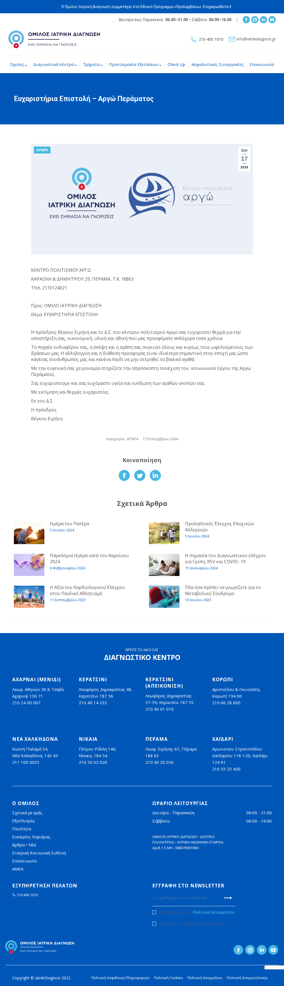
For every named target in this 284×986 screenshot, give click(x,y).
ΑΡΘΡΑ (42, 150)
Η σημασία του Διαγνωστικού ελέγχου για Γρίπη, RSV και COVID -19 (225, 558)
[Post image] (29, 533)
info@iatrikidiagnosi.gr (256, 39)
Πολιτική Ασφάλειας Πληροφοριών (120, 977)
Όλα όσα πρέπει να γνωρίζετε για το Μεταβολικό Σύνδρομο (223, 590)
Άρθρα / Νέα (24, 844)
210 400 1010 (211, 39)
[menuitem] (18, 64)
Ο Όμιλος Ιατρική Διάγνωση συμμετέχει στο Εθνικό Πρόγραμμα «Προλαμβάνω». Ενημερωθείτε (145, 6)
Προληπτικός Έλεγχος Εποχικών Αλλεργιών (219, 527)
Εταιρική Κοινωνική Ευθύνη (39, 853)
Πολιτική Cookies (168, 977)
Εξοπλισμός (23, 820)
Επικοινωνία (24, 861)
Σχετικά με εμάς (27, 812)
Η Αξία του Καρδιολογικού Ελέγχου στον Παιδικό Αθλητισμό (87, 590)
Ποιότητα (21, 828)
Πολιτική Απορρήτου (213, 912)
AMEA (17, 869)
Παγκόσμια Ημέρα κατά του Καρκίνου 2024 (89, 558)
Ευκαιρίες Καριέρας (31, 836)
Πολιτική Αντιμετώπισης (247, 977)
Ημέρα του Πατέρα (69, 524)
